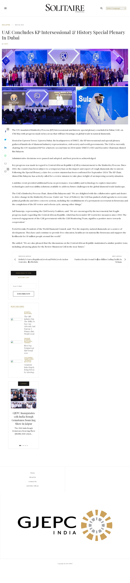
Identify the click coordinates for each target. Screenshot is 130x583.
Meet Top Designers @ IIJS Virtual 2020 (29, 349)
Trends (27, 342)
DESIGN (27, 338)
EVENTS (27, 312)
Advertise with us (32, 486)
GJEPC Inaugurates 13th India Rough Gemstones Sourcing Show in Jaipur (24, 418)
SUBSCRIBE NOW (23, 294)
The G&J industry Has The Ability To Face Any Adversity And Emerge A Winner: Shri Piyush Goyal (29, 325)
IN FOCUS (27, 362)
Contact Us (33, 481)
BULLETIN (6, 25)
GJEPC (6, 44)
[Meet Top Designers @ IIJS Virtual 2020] (17, 346)
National (28, 313)
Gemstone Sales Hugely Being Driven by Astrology (29, 368)
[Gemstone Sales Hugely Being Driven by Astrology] (17, 365)
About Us (32, 477)
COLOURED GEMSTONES (29, 358)
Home (32, 473)
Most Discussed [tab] (17, 306)
